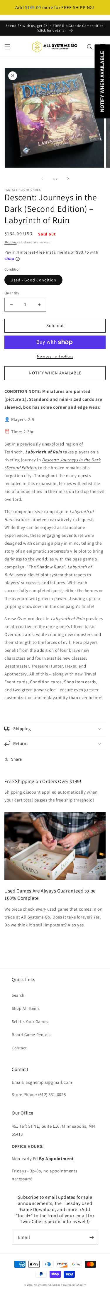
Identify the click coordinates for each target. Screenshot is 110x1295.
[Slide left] (42, 178)
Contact (19, 1047)
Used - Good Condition (33, 280)
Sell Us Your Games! (31, 1021)
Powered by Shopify (73, 1284)
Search (18, 995)
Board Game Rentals (31, 1034)
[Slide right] (68, 178)
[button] (7, 46)
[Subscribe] (91, 1237)
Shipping (10, 242)
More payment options (55, 356)
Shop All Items (26, 1008)
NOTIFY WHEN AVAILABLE (55, 373)
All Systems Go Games (47, 1284)
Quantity (11, 292)
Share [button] (16, 759)
